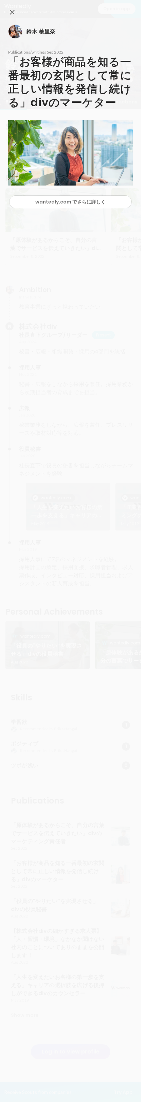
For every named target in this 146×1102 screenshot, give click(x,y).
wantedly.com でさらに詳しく (70, 201)
